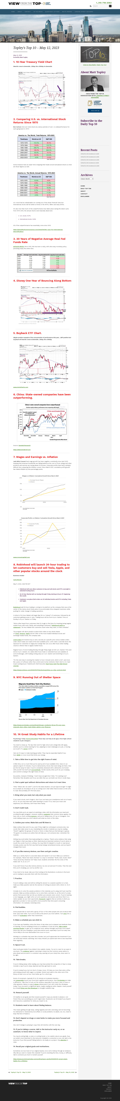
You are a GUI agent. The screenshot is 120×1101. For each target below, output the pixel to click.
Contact (28, 11)
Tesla (17, 633)
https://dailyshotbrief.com (22, 449)
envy (65, 913)
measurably (20, 980)
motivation (23, 915)
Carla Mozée (17, 579)
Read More (94, 110)
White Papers (67, 11)
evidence (26, 951)
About (20, 11)
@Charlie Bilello (18, 246)
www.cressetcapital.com (21, 557)
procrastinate (36, 770)
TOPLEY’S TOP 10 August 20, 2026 (90, 165)
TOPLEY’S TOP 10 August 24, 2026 (90, 159)
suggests (47, 814)
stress (36, 984)
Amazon (22, 633)
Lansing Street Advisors (84, 11)
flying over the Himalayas (29, 988)
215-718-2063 (105, 3)
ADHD (18, 755)
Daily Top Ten (86, 188)
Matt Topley (24, 57)
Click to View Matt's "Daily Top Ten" (95, 65)
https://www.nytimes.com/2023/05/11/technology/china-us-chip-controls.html (39, 670)
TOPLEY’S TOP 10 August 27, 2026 (90, 153)
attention (63, 1040)
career (25, 749)
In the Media (38, 11)
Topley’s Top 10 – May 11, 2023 (20, 1072)
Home (13, 11)
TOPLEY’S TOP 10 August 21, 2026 (90, 162)
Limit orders (17, 639)
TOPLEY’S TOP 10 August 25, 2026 (90, 156)
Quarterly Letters (52, 11)
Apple (28, 633)
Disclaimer (85, 196)
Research (42, 899)
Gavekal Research (24, 445)
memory (34, 816)
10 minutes (61, 980)
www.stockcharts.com (20, 387)
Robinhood (16, 607)
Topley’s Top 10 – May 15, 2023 (64, 1072)
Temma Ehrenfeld (32, 738)
